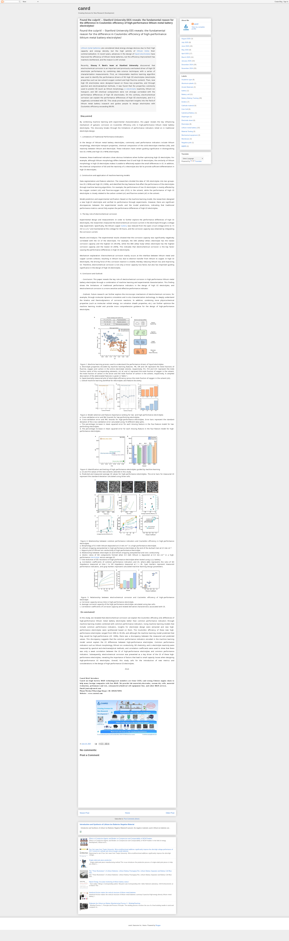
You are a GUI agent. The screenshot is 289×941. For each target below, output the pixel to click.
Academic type (187, 79)
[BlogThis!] (102, 744)
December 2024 (187, 64)
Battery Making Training (190, 98)
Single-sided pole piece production (100, 860)
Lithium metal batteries (91, 48)
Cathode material (188, 105)
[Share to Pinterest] (108, 744)
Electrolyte (185, 124)
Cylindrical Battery (188, 113)
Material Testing (187, 131)
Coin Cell (185, 109)
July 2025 (185, 42)
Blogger (158, 925)
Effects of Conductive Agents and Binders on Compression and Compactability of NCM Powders (120, 838)
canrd (84, 8)
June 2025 (185, 46)
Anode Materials (187, 87)
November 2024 (187, 68)
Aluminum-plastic (188, 83)
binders (184, 102)
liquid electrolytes (142, 54)
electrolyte (95, 557)
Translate (198, 161)
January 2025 (186, 61)
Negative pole (186, 142)
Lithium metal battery (189, 128)
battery (124, 226)
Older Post (170, 813)
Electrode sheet (187, 120)
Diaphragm (185, 116)
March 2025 (186, 57)
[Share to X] (104, 744)
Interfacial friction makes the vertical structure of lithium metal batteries (112, 892)
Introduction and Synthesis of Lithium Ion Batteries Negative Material (107, 824)
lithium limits (143, 51)
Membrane (185, 139)
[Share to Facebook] (106, 744)
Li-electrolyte (130, 89)
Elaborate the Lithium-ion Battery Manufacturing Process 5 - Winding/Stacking (114, 903)
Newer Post (84, 813)
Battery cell (185, 94)
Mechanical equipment (190, 135)
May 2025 (185, 50)
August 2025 (186, 39)
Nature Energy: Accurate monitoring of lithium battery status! (109, 882)
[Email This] (100, 744)
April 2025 (185, 53)
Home (127, 813)
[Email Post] (95, 744)
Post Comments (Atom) (131, 819)
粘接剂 (184, 146)
